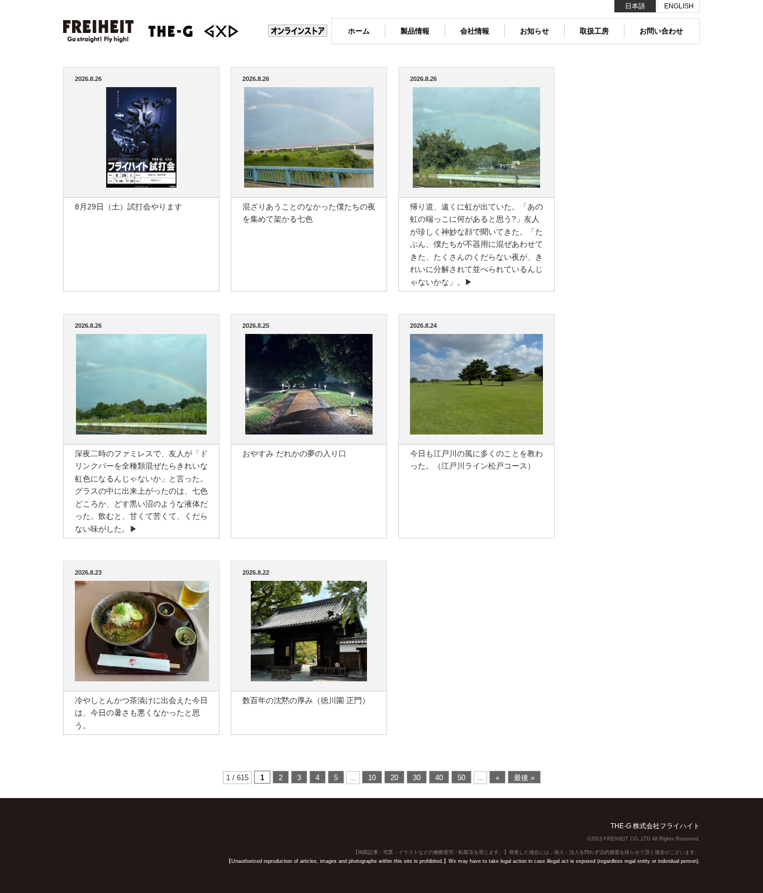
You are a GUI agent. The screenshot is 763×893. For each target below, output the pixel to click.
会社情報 (474, 31)
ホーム (359, 31)
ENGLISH (679, 6)
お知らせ (534, 31)
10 (372, 777)
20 (394, 777)
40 (439, 777)
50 (461, 777)
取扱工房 (594, 31)
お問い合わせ (661, 31)
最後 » (524, 777)
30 (417, 777)
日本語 (635, 6)
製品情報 (415, 31)
